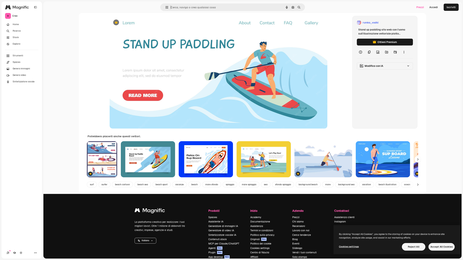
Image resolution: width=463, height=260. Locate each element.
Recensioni (298, 226)
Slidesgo (297, 248)
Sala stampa (299, 257)
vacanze (179, 184)
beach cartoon (122, 184)
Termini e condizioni (261, 230)
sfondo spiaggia (283, 184)
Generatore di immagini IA (223, 226)
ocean (407, 184)
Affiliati (254, 257)
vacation (366, 184)
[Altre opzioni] (403, 52)
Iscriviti (451, 7)
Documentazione (260, 221)
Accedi (433, 7)
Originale (133, 22)
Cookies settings (259, 248)
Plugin (215, 252)
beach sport (162, 184)
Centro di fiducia (259, 252)
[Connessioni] (8, 253)
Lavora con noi (300, 230)
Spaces (212, 217)
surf (92, 184)
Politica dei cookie (260, 243)
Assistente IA (215, 221)
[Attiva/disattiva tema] (21, 253)
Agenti (215, 248)
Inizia (253, 211)
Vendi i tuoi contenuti (304, 252)
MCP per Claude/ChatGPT (223, 243)
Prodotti (214, 211)
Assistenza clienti (344, 217)
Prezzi (420, 7)
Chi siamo (298, 221)
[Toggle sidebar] (35, 7)
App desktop (218, 257)
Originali (258, 239)
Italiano (145, 240)
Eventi (295, 243)
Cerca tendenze (301, 235)
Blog (295, 239)
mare (328, 184)
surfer (104, 184)
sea (265, 184)
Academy (255, 217)
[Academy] (14, 253)
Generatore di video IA (221, 230)
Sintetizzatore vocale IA (222, 235)
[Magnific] (150, 211)
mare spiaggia (249, 184)
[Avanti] (418, 159)
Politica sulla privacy (262, 235)
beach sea (142, 184)
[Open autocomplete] (165, 7)
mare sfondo (211, 184)
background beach (308, 184)
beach (194, 184)
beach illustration (387, 184)
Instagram (340, 221)
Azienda (297, 211)
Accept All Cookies (441, 246)
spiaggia (230, 184)
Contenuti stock (217, 239)
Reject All (413, 246)
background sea (346, 184)
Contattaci (341, 211)
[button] (145, 241)
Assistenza (256, 226)
